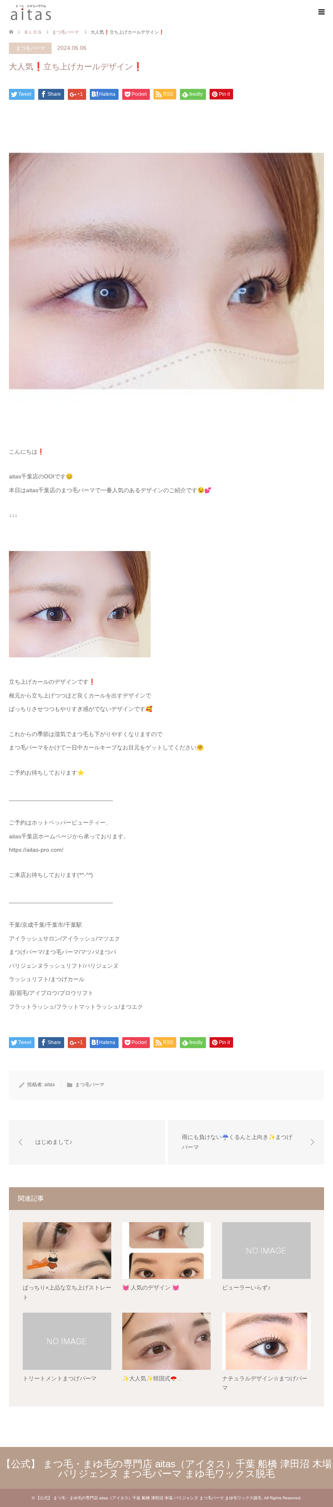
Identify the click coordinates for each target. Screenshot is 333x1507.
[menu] (321, 12)
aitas (49, 1084)
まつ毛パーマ (30, 48)
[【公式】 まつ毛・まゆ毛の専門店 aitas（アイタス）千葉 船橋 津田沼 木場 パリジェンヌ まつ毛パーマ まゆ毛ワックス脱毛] (31, 12)
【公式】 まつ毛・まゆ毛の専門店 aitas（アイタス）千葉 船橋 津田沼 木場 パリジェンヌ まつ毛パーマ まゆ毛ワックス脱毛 (166, 1468)
